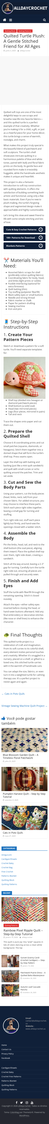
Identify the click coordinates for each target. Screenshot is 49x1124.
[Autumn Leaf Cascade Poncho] (10, 985)
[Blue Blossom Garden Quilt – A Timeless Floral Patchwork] (24, 729)
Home (4, 1045)
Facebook (5, 1058)
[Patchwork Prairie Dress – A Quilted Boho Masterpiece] (10, 971)
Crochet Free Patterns (11, 1076)
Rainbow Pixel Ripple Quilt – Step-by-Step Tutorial (23, 932)
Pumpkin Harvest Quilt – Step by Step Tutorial (24, 795)
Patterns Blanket (8, 876)
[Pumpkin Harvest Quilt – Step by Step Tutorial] (24, 768)
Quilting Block (10, 31)
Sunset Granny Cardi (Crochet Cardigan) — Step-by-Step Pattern (33, 960)
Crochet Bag (7, 867)
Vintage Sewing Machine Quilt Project (24, 705)
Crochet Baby (7, 863)
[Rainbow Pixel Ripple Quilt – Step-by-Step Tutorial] (24, 898)
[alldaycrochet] (4, 20)
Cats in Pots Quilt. (13, 693)
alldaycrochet (25, 50)
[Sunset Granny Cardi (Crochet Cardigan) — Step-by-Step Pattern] (10, 956)
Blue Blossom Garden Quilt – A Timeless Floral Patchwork (20, 756)
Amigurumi (6, 855)
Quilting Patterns (25, 31)
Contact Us (6, 1049)
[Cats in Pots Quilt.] (24, 807)
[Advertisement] (24, 80)
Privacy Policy (7, 1053)
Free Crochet (7, 871)
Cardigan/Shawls (9, 859)
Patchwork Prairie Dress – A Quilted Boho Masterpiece (33, 974)
